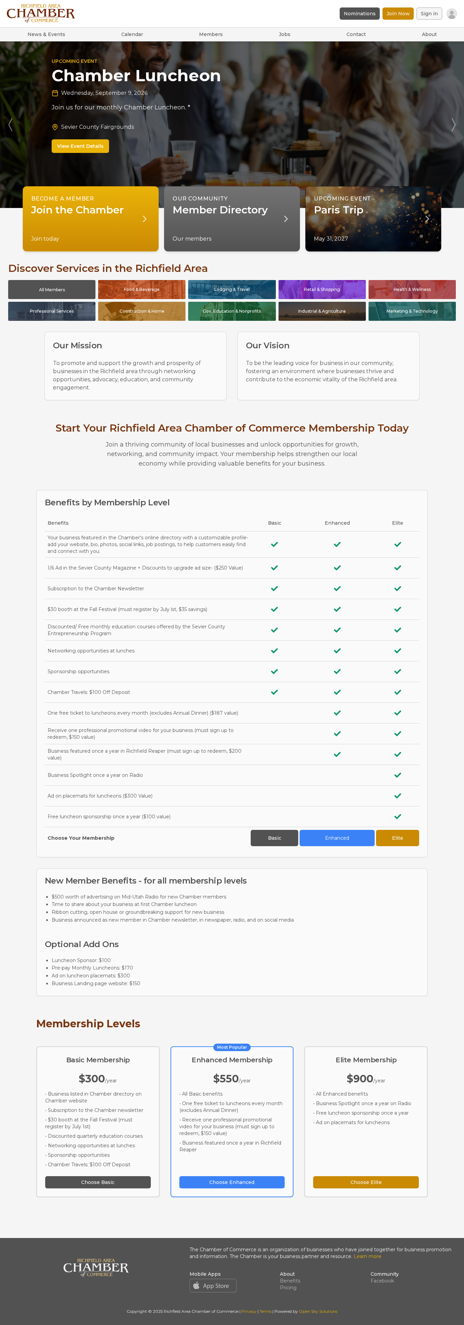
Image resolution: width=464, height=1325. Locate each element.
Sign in (429, 14)
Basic (274, 838)
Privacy (249, 1311)
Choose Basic (97, 1182)
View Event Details (105, 126)
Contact (356, 34)
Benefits (290, 1281)
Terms (265, 1311)
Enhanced (337, 838)
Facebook (382, 1281)
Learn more (367, 1256)
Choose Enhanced (231, 1182)
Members (211, 34)
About (429, 34)
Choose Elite (366, 1182)
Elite (397, 838)
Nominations (360, 14)
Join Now (398, 14)
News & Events (46, 34)
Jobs (284, 34)
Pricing (288, 1288)
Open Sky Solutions (318, 1311)
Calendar (132, 34)
